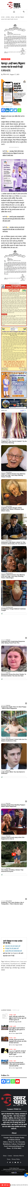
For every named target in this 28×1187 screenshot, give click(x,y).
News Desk (12, 1033)
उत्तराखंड (3, 59)
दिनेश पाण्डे (6, 74)
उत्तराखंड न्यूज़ (16, 968)
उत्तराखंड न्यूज (8, 968)
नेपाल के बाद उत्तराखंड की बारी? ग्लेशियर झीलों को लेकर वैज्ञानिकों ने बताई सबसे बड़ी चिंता (17, 1064)
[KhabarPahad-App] (14, 92)
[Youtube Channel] (17, 1081)
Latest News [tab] (6, 1010)
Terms (8, 1159)
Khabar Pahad (16, 1168)
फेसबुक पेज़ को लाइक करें (12, 948)
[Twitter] (15, 110)
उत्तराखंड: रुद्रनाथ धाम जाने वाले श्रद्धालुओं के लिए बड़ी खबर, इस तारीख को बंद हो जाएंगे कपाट (17, 1041)
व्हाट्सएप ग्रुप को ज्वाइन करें (12, 946)
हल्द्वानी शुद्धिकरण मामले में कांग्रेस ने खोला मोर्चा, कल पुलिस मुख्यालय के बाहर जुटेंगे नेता (17, 1029)
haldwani (7, 961)
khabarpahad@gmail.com (16, 1146)
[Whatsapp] (19, 110)
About (4, 1155)
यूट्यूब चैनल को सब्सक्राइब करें (13, 951)
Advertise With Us (18, 1155)
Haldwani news (14, 961)
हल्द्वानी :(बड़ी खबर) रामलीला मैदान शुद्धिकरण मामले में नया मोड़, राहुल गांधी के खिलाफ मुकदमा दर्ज (17, 1018)
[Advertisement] (14, 921)
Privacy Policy (16, 1159)
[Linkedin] (7, 110)
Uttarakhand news (15, 963)
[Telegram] (11, 110)
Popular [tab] (15, 1010)
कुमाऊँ (8, 59)
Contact (10, 1155)
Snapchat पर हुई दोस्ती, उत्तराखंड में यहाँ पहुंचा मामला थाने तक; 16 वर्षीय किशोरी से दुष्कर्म (17, 1052)
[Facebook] (3, 110)
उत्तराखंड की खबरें (10, 965)
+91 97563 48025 (16, 1148)
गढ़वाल (15, 1037)
